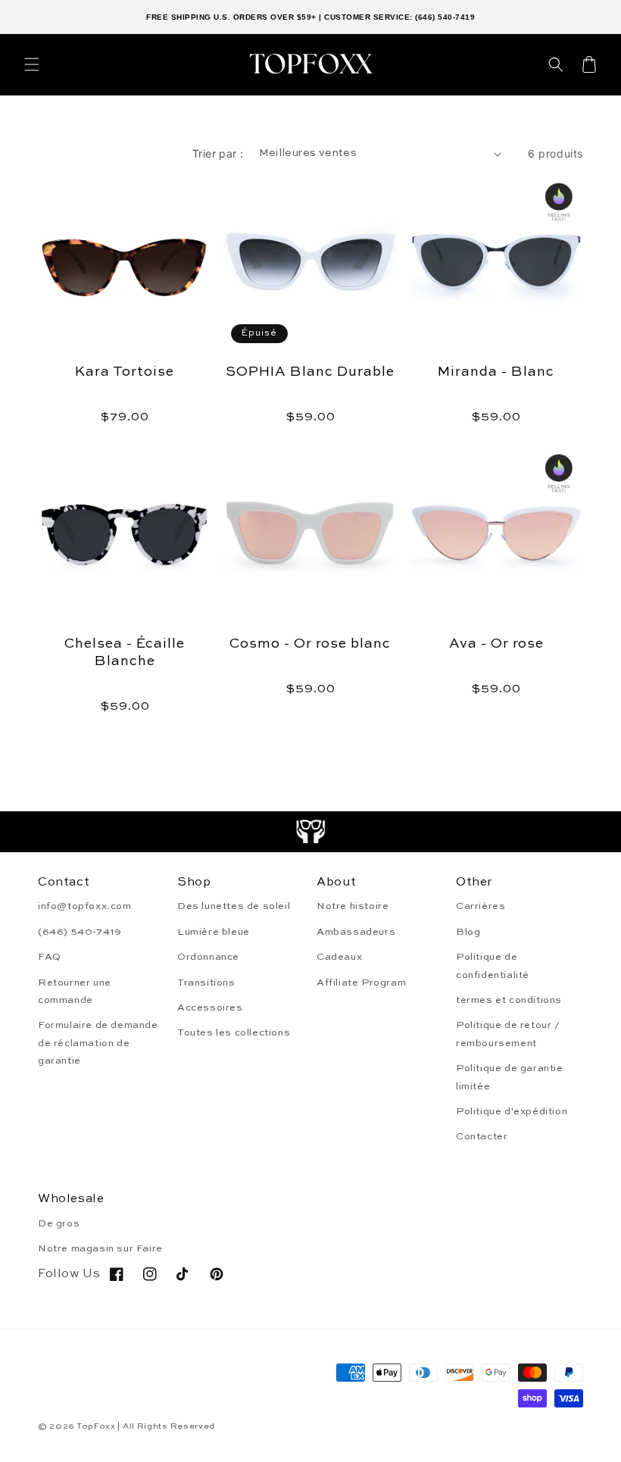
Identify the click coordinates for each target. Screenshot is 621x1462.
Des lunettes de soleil (233, 906)
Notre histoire (353, 906)
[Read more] (310, 832)
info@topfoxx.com (85, 906)
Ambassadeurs (356, 932)
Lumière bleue (213, 932)
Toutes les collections (233, 1033)
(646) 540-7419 (79, 932)
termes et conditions (509, 1000)
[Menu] (31, 64)
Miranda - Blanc (496, 372)
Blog (468, 932)
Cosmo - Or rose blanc (310, 644)
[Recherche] (556, 64)
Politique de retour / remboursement (508, 1034)
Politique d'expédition (511, 1112)
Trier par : (217, 153)
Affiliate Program (361, 983)
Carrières (480, 906)
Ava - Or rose (496, 644)
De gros (59, 1224)
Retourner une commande (74, 991)
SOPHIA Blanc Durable (310, 372)
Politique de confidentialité (492, 965)
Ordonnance (208, 957)
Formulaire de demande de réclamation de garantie (98, 1043)
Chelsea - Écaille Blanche (124, 652)
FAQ (49, 957)
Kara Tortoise (124, 372)
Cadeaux (339, 957)
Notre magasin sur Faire (100, 1249)
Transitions (206, 983)
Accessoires (210, 1008)
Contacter (481, 1137)
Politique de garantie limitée (509, 1077)
